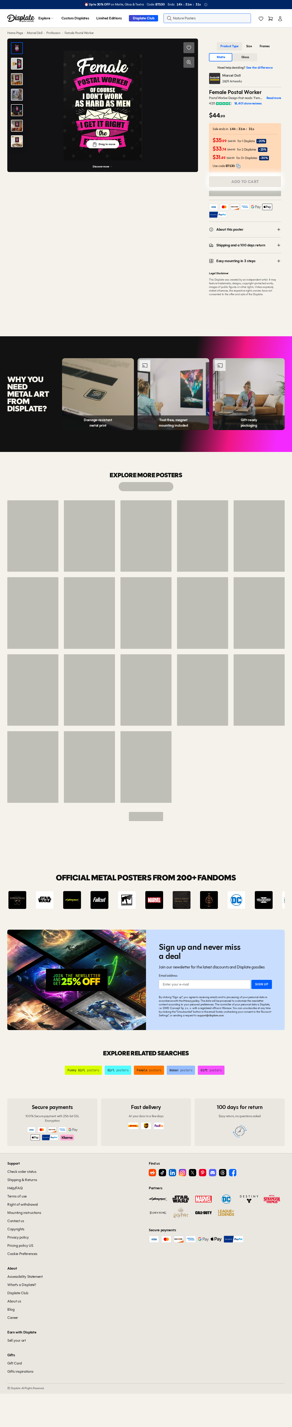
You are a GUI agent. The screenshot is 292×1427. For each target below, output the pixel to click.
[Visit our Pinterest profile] (202, 1172)
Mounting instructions (24, 1212)
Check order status (21, 1171)
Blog (11, 1309)
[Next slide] (268, 900)
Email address (168, 976)
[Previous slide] (23, 900)
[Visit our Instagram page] (182, 1172)
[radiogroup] (245, 46)
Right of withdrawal (22, 1204)
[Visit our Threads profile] (222, 1172)
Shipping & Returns (22, 1180)
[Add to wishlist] (188, 47)
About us (14, 1301)
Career (12, 1317)
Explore (44, 18)
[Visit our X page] (192, 1172)
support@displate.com (210, 1015)
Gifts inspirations (20, 1371)
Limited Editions (109, 18)
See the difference (259, 68)
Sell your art (16, 1340)
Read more (273, 98)
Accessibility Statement (25, 1276)
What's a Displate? (21, 1285)
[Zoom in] (188, 62)
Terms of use (17, 1196)
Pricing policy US (20, 1245)
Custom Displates (75, 18)
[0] (261, 18)
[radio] (229, 46)
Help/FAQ (15, 1188)
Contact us (15, 1221)
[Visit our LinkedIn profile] (172, 1172)
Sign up (261, 984)
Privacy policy (191, 1000)
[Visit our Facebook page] (232, 1172)
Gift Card (14, 1363)
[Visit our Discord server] (212, 1172)
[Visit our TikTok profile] (162, 1172)
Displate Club (143, 18)
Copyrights (15, 1229)
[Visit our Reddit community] (152, 1172)
